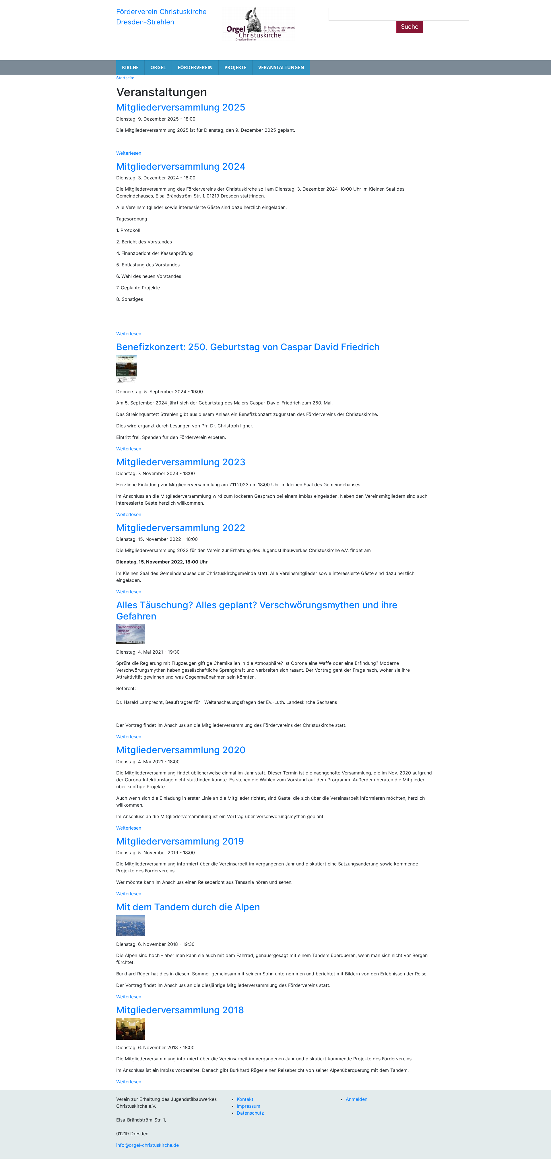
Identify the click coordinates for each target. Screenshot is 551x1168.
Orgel (158, 67)
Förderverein (195, 67)
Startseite (125, 77)
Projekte (235, 67)
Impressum (248, 1106)
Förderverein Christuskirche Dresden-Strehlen (161, 16)
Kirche (130, 67)
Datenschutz (250, 1113)
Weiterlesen (128, 153)
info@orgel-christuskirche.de (147, 1145)
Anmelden (356, 1099)
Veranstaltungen (281, 67)
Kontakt (245, 1099)
